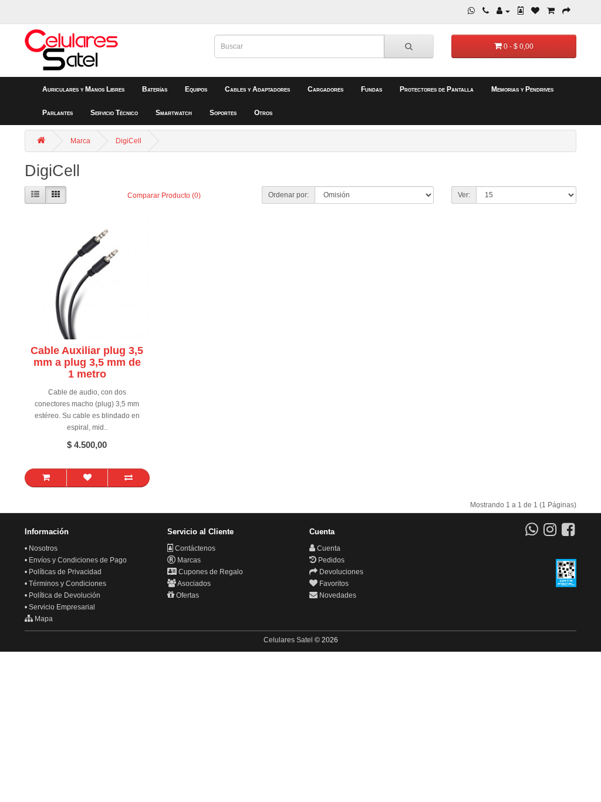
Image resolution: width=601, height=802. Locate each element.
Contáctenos (194, 548)
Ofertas (186, 595)
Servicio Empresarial (62, 607)
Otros (263, 113)
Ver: (464, 195)
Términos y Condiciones (67, 583)
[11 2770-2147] (485, 11)
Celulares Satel (288, 640)
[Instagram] (550, 532)
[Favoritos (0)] (535, 11)
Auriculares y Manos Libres (83, 89)
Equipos (196, 89)
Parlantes (57, 113)
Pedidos (330, 560)
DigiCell (128, 141)
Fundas (371, 89)
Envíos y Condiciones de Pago (78, 560)
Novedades (337, 595)
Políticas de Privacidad (65, 572)
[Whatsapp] (471, 11)
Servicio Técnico (114, 113)
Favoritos (333, 583)
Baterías (154, 89)
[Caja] (566, 11)
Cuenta (327, 548)
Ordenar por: (288, 195)
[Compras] (551, 11)
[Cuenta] (503, 11)
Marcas (188, 560)
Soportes (223, 113)
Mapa (43, 619)
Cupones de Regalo (210, 572)
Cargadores (325, 89)
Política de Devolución (64, 595)
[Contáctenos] (521, 11)
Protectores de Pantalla (437, 89)
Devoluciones (340, 572)
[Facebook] (568, 532)
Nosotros (43, 548)
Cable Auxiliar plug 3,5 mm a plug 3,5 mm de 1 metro (87, 362)
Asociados (193, 583)
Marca (80, 141)
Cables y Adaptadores (257, 89)
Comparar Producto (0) (164, 195)
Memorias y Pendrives (522, 89)
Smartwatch (174, 113)
